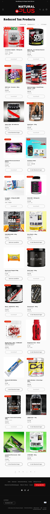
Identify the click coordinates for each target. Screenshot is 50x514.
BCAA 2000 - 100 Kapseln (33, 198)
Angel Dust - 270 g (32, 124)
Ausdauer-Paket (31, 160)
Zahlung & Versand (37, 481)
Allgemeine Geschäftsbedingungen (12, 485)
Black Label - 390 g (32, 270)
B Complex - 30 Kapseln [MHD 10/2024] (12, 198)
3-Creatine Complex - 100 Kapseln (13, 49)
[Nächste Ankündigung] (47, 1)
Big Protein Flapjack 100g (11, 270)
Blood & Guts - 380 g (32, 306)
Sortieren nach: (23, 24)
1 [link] (15, 471)
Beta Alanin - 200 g (32, 234)
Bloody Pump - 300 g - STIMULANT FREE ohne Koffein (13, 343)
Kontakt (31, 485)
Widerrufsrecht (36, 507)
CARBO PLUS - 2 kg (31, 417)
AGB (41, 507)
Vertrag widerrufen (40, 485)
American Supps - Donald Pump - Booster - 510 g (35, 88)
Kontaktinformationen (37, 509)
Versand (44, 507)
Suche (9, 481)
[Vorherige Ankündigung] (2, 1)
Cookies (30, 481)
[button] (3, 9)
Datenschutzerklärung (22, 481)
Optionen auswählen (14, 242)
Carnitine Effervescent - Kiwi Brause (12, 455)
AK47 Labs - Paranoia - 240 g (12, 87)
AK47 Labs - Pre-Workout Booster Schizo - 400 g (36, 50)
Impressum (14, 481)
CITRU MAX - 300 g (31, 454)
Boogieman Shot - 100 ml (33, 342)
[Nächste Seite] (34, 471)
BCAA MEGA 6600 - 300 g (11, 234)
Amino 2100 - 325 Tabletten (12, 124)
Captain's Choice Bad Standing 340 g (13, 418)
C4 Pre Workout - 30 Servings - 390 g (35, 381)
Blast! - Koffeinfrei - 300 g (11, 306)
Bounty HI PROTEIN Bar (11, 380)
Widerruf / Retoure (24, 485)
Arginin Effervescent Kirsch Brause (12, 161)
